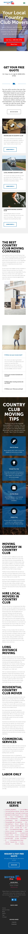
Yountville (17, 816)
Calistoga (17, 813)
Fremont (7, 811)
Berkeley (7, 815)
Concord (7, 836)
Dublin (7, 826)
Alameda (7, 824)
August (12, 836)
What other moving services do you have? (14, 382)
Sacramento (18, 831)
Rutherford (18, 829)
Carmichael (23, 809)
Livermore (8, 820)
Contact (4, 917)
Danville (7, 838)
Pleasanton (8, 822)
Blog (3, 911)
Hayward (7, 813)
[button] (24, 3)
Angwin (17, 815)
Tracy (11, 816)
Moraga (12, 813)
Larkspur (22, 835)
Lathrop (12, 822)
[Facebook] (12, 899)
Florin (21, 815)
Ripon (11, 824)
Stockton (12, 815)
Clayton (7, 835)
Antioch (7, 831)
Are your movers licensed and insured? (14, 375)
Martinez (12, 811)
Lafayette (12, 809)
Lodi (11, 820)
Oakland (7, 809)
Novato (22, 826)
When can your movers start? (14, 355)
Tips (3, 915)
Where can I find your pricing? (14, 389)
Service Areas (6, 909)
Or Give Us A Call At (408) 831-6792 (14, 75)
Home (4, 908)
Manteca (12, 818)
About (3, 913)
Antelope (22, 820)
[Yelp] (15, 899)
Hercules (7, 844)
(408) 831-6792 (14, 887)
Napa (11, 838)
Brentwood (8, 833)
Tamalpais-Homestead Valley (23, 838)
